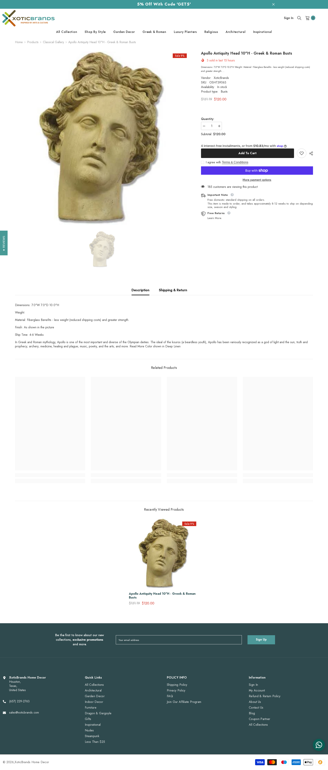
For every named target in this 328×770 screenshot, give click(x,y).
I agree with (213, 162)
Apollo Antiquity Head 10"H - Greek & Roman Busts (162, 595)
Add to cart (247, 153)
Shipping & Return (173, 290)
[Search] (299, 18)
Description (140, 290)
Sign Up (261, 639)
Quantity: (207, 119)
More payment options (257, 180)
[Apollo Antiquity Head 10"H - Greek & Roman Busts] (164, 554)
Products (33, 42)
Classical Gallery (53, 42)
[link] (301, 153)
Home (19, 42)
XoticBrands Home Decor (32, 762)
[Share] (309, 153)
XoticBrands (221, 78)
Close (273, 4)
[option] (102, 139)
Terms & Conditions (235, 162)
